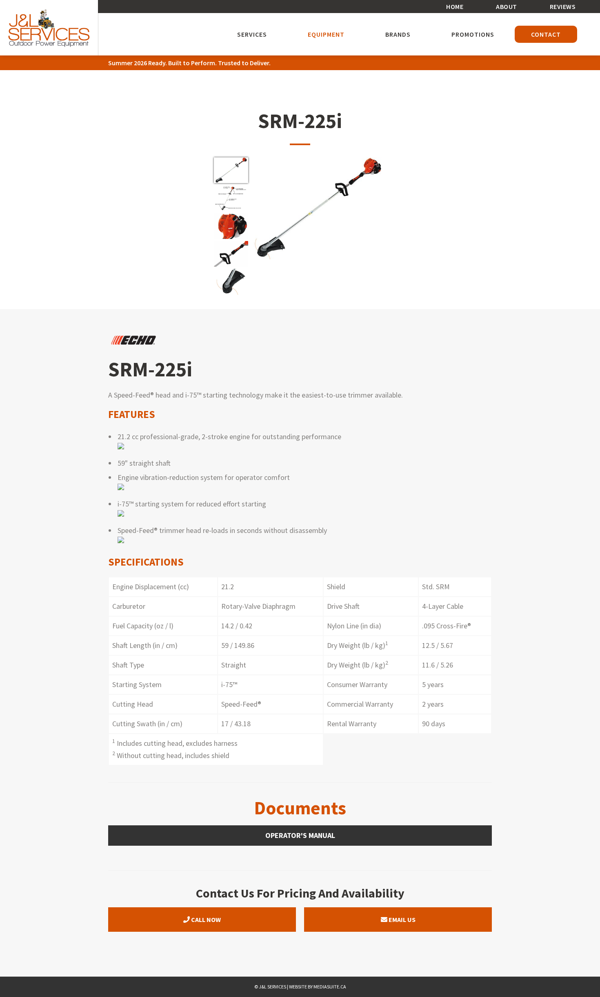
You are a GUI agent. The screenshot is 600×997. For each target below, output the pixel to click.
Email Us (401, 919)
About (506, 6)
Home (454, 6)
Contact (546, 34)
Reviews (563, 6)
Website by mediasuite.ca (317, 987)
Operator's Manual (300, 835)
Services (252, 34)
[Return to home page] (49, 27)
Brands (398, 34)
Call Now (205, 919)
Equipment (326, 34)
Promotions (472, 34)
